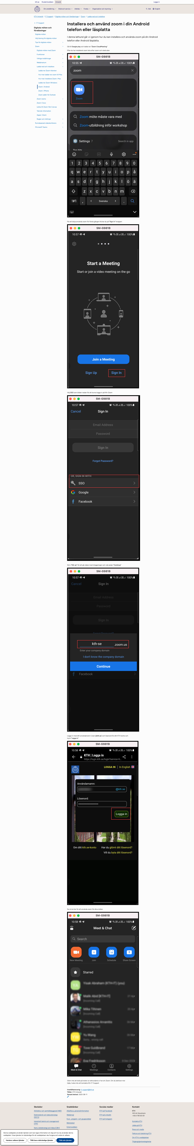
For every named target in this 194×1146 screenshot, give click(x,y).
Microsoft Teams (41, 127)
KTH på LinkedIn (105, 1115)
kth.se (37, 2)
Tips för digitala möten (43, 42)
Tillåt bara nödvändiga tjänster (41, 1140)
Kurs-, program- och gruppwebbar (79, 1119)
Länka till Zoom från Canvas (47, 107)
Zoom (83, 16)
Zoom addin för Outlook (47, 95)
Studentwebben (47, 2)
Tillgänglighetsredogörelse (141, 1141)
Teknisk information (44, 111)
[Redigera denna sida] (68, 1097)
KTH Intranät (38, 16)
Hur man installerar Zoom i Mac (49, 79)
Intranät (58, 2)
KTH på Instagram (105, 1119)
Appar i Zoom (41, 115)
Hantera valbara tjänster (15, 1140)
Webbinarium (41, 62)
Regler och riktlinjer (44, 119)
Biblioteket (71, 1123)
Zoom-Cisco (41, 103)
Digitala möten (40, 34)
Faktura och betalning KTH (141, 1133)
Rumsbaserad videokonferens (45, 123)
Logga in (157, 2)
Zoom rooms (41, 99)
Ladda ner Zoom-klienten (47, 71)
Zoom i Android (44, 87)
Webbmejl (70, 1115)
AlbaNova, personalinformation (78, 1111)
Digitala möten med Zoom (46, 50)
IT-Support (49, 16)
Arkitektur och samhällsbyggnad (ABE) (48, 1111)
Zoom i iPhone (43, 91)
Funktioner (41, 54)
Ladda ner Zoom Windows (47, 83)
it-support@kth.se (87, 1090)
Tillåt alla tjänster (65, 1140)
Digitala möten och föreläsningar (67, 16)
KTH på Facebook (105, 1111)
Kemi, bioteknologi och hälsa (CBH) (47, 1128)
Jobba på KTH (137, 1125)
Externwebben (72, 1127)
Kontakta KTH (137, 1121)
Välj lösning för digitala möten (46, 38)
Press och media (138, 1129)
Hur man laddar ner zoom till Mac (50, 75)
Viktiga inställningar (44, 58)
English (157, 9)
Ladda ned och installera (96, 16)
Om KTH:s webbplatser (140, 1137)
